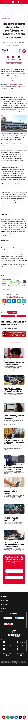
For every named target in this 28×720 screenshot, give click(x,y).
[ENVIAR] (14, 582)
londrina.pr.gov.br (14, 84)
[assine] (24, 717)
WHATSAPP (6, 5)
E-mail (6, 574)
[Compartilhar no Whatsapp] (8, 717)
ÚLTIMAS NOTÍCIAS (14, 5)
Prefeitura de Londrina (8, 316)
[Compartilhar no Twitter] (20, 717)
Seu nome (7, 567)
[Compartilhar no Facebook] (12, 717)
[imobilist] (3, 717)
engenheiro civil (12, 312)
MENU (7, 2)
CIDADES (22, 5)
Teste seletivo (21, 316)
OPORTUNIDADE (6, 18)
